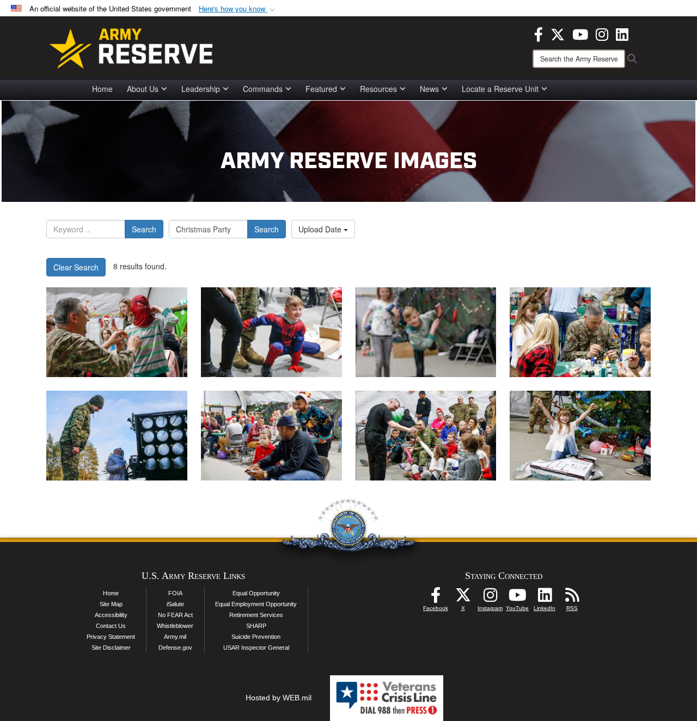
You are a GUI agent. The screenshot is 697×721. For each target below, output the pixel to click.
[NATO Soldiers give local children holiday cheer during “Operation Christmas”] (116, 332)
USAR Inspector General (256, 647)
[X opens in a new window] (558, 33)
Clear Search (76, 267)
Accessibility (111, 615)
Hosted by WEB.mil (278, 697)
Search (144, 229)
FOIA (175, 593)
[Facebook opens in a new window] (538, 33)
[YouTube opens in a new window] (580, 33)
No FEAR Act (175, 615)
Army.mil (175, 636)
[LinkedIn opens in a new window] (622, 33)
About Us (142, 88)
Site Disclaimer (111, 647)
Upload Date (321, 229)
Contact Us (111, 626)
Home (102, 88)
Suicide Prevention (255, 636)
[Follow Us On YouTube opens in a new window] (517, 598)
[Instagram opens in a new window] (602, 33)
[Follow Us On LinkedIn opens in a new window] (544, 598)
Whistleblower (175, 626)
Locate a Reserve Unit (500, 88)
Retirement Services (256, 615)
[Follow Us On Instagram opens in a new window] (490, 598)
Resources (378, 88)
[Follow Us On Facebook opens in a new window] (435, 598)
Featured (321, 88)
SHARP (256, 626)
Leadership (200, 88)
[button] (238, 9)
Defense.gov (175, 647)
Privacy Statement (111, 636)
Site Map (111, 604)
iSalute (175, 604)
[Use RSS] (571, 598)
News (429, 88)
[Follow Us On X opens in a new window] (462, 598)
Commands (263, 88)
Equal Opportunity (256, 593)
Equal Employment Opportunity (256, 604)
